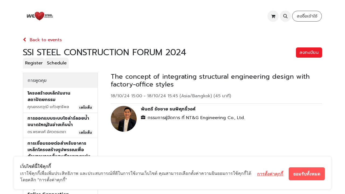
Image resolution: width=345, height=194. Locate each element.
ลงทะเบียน (309, 52)
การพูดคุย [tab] (37, 80)
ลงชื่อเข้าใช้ (307, 16)
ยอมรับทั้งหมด (306, 173)
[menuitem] (71, 16)
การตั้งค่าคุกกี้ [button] (270, 173)
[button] (285, 16)
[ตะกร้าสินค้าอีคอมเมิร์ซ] (273, 16)
